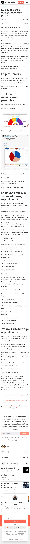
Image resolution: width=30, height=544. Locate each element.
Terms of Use (23, 437)
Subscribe (20, 2)
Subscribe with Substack (16, 528)
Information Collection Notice (18, 439)
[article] (15, 473)
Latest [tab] (7, 463)
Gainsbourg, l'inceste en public (9, 484)
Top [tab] (3, 463)
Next (24, 457)
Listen (26, 19)
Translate (5, 6)
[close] (25, 496)
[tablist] (9, 463)
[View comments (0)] (9, 493)
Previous (6, 457)
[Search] (27, 463)
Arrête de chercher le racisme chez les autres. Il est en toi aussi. (10, 470)
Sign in (26, 2)
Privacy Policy (20, 534)
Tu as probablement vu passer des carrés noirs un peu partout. (10, 474)
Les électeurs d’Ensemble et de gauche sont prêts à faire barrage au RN (15, 407)
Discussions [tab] (14, 463)
